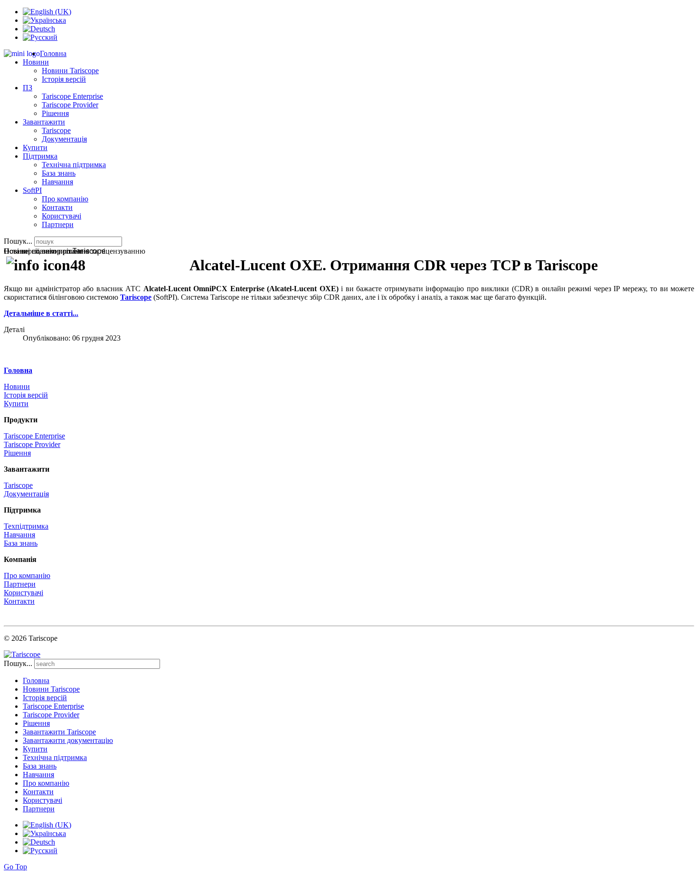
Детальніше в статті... (41, 313)
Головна (53, 53)
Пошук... (18, 241)
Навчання (57, 182)
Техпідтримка (26, 526)
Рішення (55, 113)
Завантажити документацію (68, 740)
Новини (17, 386)
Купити (35, 147)
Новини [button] (36, 62)
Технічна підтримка (74, 165)
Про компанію (65, 199)
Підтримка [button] (40, 156)
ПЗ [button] (27, 88)
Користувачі (61, 216)
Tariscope (56, 130)
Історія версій (64, 79)
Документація (64, 139)
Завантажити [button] (44, 122)
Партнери (58, 224)
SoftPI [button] (32, 190)
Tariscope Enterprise (72, 96)
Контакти (57, 207)
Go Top (15, 867)
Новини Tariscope (70, 71)
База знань (58, 173)
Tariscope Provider (70, 105)
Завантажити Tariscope (59, 732)
